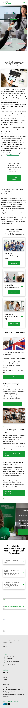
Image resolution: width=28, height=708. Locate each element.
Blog (4, 682)
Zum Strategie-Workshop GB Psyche (12, 454)
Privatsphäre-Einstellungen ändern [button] (12, 687)
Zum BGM (14, 263)
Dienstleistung (6, 675)
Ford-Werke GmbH (14, 163)
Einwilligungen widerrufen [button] (9, 692)
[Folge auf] (6, 704)
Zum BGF (14, 292)
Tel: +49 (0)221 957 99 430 (13, 661)
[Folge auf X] (9, 704)
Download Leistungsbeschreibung (11, 492)
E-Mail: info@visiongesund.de (14, 664)
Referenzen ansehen (14, 178)
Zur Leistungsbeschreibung (12, 404)
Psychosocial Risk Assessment (13, 377)
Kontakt (5, 679)
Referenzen (6, 677)
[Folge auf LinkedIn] (4, 704)
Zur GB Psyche (14, 323)
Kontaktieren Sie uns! (13, 155)
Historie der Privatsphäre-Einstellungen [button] (13, 689)
